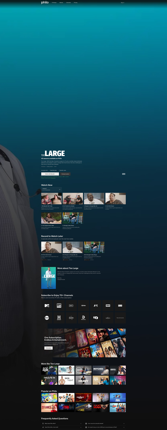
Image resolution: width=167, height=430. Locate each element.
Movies (61, 2)
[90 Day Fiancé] (49, 407)
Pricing (75, 2)
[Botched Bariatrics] (101, 370)
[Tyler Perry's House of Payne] (118, 397)
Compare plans (65, 174)
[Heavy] (83, 380)
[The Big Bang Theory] (118, 407)
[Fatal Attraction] (66, 407)
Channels (68, 2)
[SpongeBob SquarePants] (49, 397)
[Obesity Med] (83, 370)
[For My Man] (101, 407)
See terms (53, 178)
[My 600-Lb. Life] (49, 370)
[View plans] (83, 343)
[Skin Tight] (66, 380)
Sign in (122, 2)
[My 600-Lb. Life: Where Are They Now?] (101, 380)
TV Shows (54, 2)
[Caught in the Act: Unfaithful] (83, 397)
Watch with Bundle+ (50, 174)
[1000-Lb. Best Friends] (118, 380)
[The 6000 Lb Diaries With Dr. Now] (66, 370)
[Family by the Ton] (49, 380)
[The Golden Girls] (101, 397)
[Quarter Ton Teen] (118, 370)
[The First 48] (83, 407)
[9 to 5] (66, 397)
